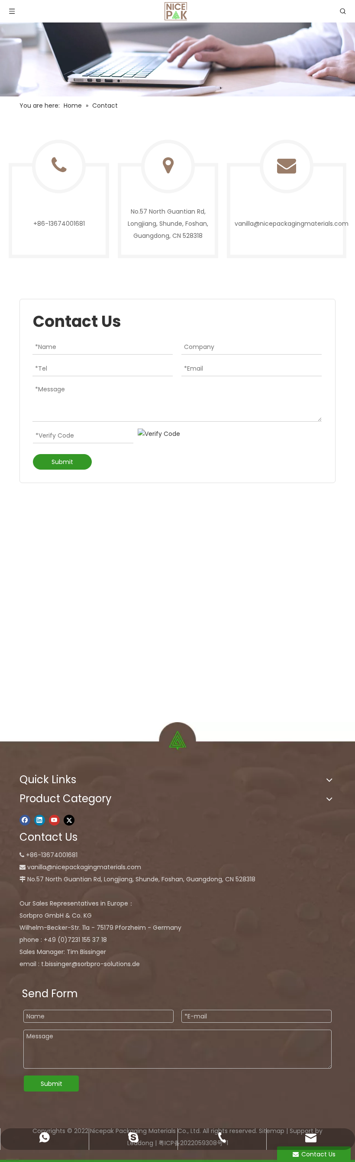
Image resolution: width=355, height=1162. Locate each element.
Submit (62, 462)
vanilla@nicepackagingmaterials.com (292, 223)
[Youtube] (54, 820)
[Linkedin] (39, 820)
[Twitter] (69, 820)
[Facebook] (24, 820)
